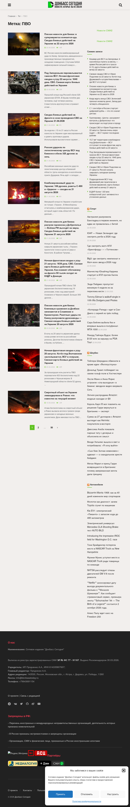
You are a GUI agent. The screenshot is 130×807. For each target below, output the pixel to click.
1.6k (60, 47)
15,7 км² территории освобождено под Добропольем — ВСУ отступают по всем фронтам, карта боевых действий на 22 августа (105, 143)
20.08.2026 (50, 328)
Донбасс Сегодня (22, 796)
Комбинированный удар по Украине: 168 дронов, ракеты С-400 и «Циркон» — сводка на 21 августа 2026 (63, 187)
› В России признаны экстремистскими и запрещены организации (42, 733)
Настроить (113, 794)
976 (59, 125)
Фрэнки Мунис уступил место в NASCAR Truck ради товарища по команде (103, 561)
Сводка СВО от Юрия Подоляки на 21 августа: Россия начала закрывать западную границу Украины (105, 171)
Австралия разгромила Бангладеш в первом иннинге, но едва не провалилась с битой (104, 220)
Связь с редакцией (30, 695)
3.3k (60, 328)
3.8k (60, 367)
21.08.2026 (50, 125)
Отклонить (87, 794)
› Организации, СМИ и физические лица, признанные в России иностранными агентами (54, 740)
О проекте (13, 695)
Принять (60, 794)
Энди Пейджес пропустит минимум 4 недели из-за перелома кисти (100, 287)
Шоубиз (94, 352)
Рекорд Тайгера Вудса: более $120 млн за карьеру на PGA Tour (102, 338)
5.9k (60, 238)
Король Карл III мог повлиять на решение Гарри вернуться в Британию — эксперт (103, 407)
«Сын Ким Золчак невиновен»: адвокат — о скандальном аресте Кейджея (104, 454)
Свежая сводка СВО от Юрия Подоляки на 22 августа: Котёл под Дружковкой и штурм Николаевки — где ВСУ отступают (105, 77)
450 (59, 196)
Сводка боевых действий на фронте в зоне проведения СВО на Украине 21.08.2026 (63, 117)
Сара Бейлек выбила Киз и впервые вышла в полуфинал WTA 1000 (102, 326)
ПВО (25, 16)
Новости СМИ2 (104, 30)
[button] (123, 770)
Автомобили (96, 484)
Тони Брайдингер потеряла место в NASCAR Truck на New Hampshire (103, 548)
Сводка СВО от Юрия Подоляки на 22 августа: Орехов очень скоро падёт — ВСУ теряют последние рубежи (105, 131)
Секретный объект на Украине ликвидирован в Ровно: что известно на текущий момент (60, 395)
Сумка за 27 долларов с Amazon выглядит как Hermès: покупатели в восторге (104, 420)
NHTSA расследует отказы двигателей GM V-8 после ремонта (101, 573)
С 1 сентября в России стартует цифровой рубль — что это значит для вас (104, 111)
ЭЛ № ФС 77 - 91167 (68, 660)
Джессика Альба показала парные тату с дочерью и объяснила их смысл (100, 432)
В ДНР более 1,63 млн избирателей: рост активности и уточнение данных (104, 194)
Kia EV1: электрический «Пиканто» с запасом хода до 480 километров (102, 514)
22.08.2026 (50, 47)
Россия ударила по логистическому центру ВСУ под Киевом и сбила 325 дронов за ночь (62, 152)
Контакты (27, 790)
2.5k (60, 89)
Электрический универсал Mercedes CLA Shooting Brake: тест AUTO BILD (103, 527)
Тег (19, 16)
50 (52, 427)
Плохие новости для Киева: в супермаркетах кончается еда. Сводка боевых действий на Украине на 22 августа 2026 (60, 38)
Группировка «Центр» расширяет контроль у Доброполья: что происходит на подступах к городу (104, 120)
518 (59, 161)
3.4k (60, 280)
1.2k (60, 403)
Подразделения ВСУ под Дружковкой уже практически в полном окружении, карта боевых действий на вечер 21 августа (104, 183)
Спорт (93, 208)
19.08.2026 (50, 403)
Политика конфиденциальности (86, 801)
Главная (11, 16)
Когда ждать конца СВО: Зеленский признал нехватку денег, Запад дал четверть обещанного (105, 101)
